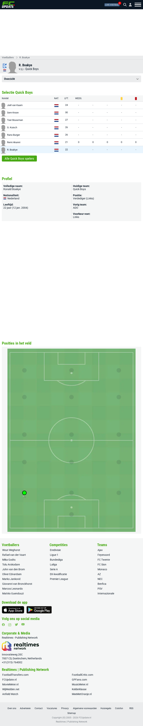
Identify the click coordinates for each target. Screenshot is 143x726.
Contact (39, 708)
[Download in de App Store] (13, 610)
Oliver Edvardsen (12, 574)
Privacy (65, 708)
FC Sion (102, 564)
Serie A (54, 569)
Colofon (119, 708)
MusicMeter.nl (80, 684)
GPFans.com (79, 679)
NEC (100, 578)
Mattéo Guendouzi (13, 593)
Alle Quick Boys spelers (19, 158)
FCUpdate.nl (9, 679)
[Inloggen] (129, 4)
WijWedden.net (10, 689)
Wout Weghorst (11, 550)
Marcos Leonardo (12, 588)
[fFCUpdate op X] (16, 624)
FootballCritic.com (82, 674)
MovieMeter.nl (10, 684)
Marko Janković (11, 578)
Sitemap (71, 713)
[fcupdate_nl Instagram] (10, 625)
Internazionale (106, 593)
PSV (100, 588)
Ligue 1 (54, 554)
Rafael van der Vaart (14, 554)
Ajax (100, 550)
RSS (131, 708)
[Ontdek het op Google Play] (39, 610)
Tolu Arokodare (11, 564)
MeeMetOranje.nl (82, 694)
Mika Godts (8, 559)
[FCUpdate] (8, 4)
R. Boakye (24, 57)
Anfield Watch (10, 694)
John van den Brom (13, 569)
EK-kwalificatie (58, 574)
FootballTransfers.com (15, 674)
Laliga (53, 564)
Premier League (59, 578)
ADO (75, 207)
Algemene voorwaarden (85, 708)
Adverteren (25, 708)
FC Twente (104, 559)
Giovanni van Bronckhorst (17, 583)
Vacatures (52, 708)
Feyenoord (104, 554)
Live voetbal (112, 5)
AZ (99, 574)
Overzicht (9, 79)
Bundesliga (56, 559)
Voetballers (8, 57)
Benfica (102, 583)
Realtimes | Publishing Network (71, 721)
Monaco (102, 569)
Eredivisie (55, 550)
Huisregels (106, 708)
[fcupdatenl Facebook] (3, 625)
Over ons (11, 708)
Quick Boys (32, 69)
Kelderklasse (79, 689)
